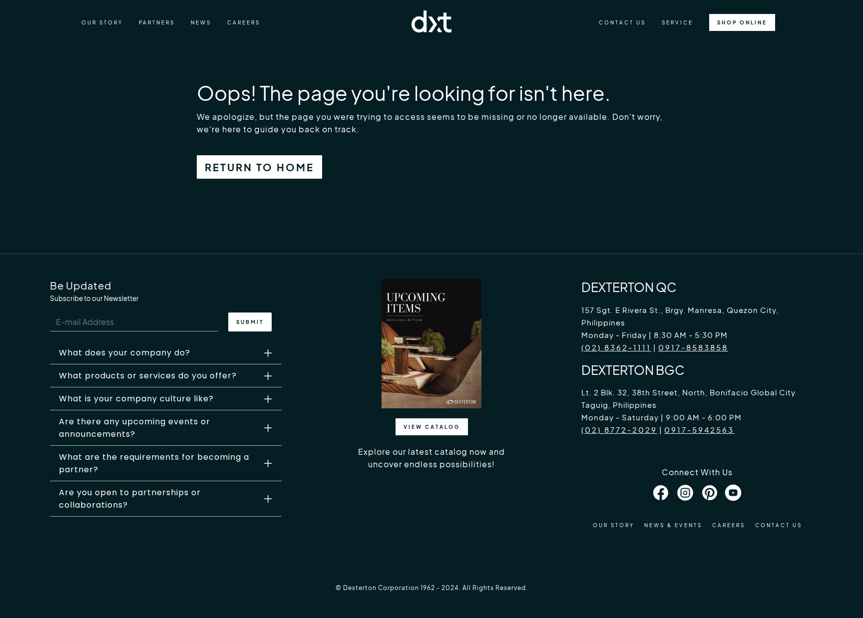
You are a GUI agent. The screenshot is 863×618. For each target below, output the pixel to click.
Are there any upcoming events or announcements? (134, 428)
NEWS (201, 22)
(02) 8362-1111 (616, 347)
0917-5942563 (699, 429)
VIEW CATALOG (432, 427)
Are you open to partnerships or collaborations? (130, 499)
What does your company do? (124, 352)
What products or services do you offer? (148, 375)
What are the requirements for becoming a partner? (154, 463)
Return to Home (259, 167)
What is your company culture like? (136, 398)
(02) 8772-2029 (619, 429)
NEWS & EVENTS (673, 525)
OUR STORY (102, 22)
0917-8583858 (693, 347)
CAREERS (243, 22)
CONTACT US (622, 22)
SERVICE (677, 22)
